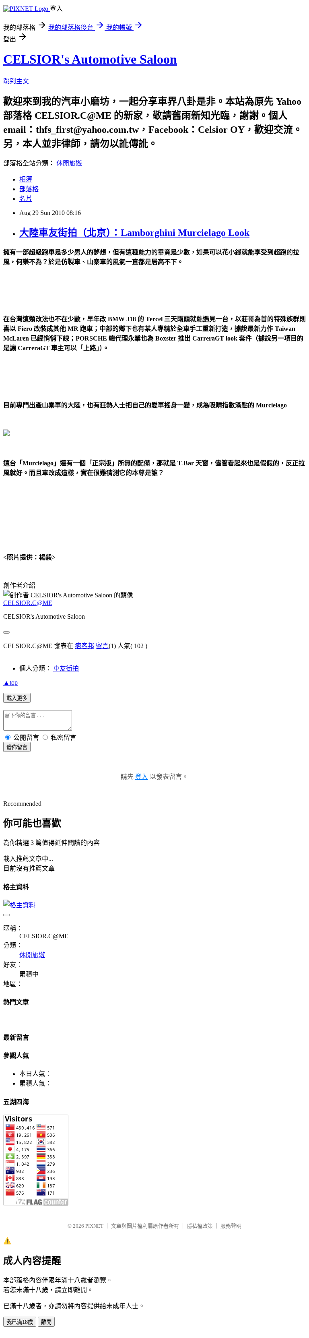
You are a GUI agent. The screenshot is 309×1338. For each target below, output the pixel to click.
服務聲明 (230, 1226)
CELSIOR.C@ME (27, 602)
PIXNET (94, 1226)
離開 (46, 1322)
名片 (25, 198)
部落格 (29, 189)
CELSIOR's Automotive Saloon (90, 59)
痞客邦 (84, 645)
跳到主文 (16, 81)
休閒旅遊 (69, 163)
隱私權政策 (200, 1226)
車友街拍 (66, 668)
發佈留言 (16, 747)
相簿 (25, 179)
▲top (10, 682)
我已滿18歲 (19, 1322)
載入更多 (16, 698)
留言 (102, 645)
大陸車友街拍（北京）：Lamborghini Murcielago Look (134, 232)
